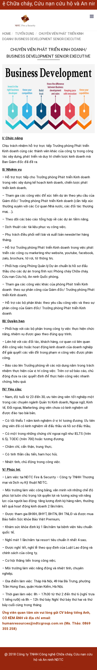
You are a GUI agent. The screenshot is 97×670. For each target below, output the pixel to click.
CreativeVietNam (56, 667)
